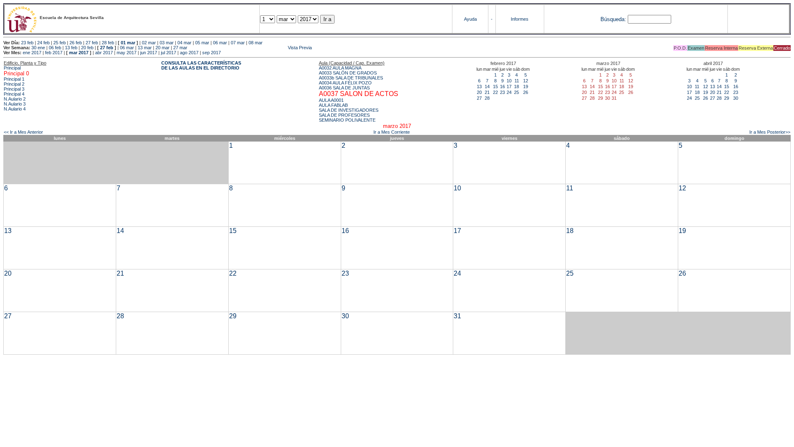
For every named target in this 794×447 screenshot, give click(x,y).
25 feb (59, 42)
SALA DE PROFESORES (344, 115)
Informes (520, 19)
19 (525, 86)
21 (487, 92)
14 (487, 86)
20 (479, 92)
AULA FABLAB (333, 105)
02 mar (149, 42)
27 (479, 98)
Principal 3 (14, 89)
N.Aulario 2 (15, 98)
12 (525, 80)
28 (487, 98)
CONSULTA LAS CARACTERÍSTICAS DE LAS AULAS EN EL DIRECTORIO (201, 65)
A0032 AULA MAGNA (340, 67)
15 (495, 86)
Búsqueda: (613, 19)
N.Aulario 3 (15, 103)
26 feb (75, 42)
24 (509, 92)
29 (726, 98)
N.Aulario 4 (15, 108)
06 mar (220, 42)
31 (457, 316)
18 (516, 86)
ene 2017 (32, 52)
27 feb (92, 42)
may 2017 (126, 52)
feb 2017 (53, 52)
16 (502, 86)
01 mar (128, 42)
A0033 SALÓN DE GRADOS (348, 72)
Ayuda (470, 19)
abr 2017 (104, 52)
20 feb (87, 47)
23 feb (27, 42)
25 (516, 92)
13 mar (145, 47)
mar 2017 (78, 52)
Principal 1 (14, 79)
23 (502, 92)
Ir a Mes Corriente (391, 132)
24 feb (43, 42)
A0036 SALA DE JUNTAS (344, 87)
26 (525, 92)
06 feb (55, 47)
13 (479, 86)
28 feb (108, 42)
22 (495, 92)
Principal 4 (14, 93)
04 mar (184, 42)
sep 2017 (211, 52)
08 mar (256, 42)
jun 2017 (148, 52)
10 (509, 80)
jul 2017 (168, 52)
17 (509, 86)
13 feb (71, 47)
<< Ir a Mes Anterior (23, 132)
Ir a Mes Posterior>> (769, 132)
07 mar (238, 42)
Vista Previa (250, 47)
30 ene (38, 47)
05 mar (202, 42)
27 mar (180, 47)
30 (735, 98)
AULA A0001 (331, 100)
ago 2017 (189, 52)
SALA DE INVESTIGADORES (348, 110)
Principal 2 (14, 84)
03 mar (167, 42)
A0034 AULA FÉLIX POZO (345, 82)
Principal (12, 67)
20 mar (162, 47)
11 (516, 80)
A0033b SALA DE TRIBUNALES (351, 77)
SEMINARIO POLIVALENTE (347, 120)
